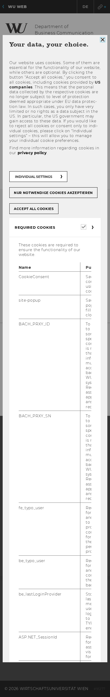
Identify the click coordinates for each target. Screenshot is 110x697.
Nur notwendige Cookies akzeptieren (53, 193)
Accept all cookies (34, 209)
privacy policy (32, 152)
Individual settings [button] (33, 177)
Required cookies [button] (35, 227)
